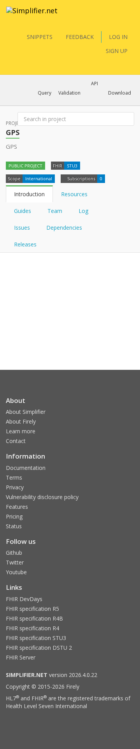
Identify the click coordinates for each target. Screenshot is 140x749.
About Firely (21, 421)
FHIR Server (20, 657)
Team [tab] (54, 211)
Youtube (16, 572)
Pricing (14, 516)
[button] (44, 93)
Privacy (15, 487)
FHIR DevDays (24, 599)
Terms (14, 477)
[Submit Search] (127, 119)
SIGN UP (117, 51)
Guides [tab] (22, 211)
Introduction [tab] (29, 194)
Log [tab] (83, 211)
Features (17, 506)
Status (14, 526)
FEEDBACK (80, 36)
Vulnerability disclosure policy (42, 497)
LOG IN (118, 36)
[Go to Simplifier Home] (32, 15)
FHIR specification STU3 (36, 638)
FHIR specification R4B (34, 618)
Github (14, 552)
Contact (16, 441)
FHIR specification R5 (32, 608)
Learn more (20, 431)
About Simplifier (26, 411)
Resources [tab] (74, 194)
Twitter (15, 562)
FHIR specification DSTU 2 (39, 647)
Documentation (26, 467)
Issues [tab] (22, 227)
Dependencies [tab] (65, 227)
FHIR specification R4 (32, 628)
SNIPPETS (39, 36)
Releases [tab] (25, 244)
